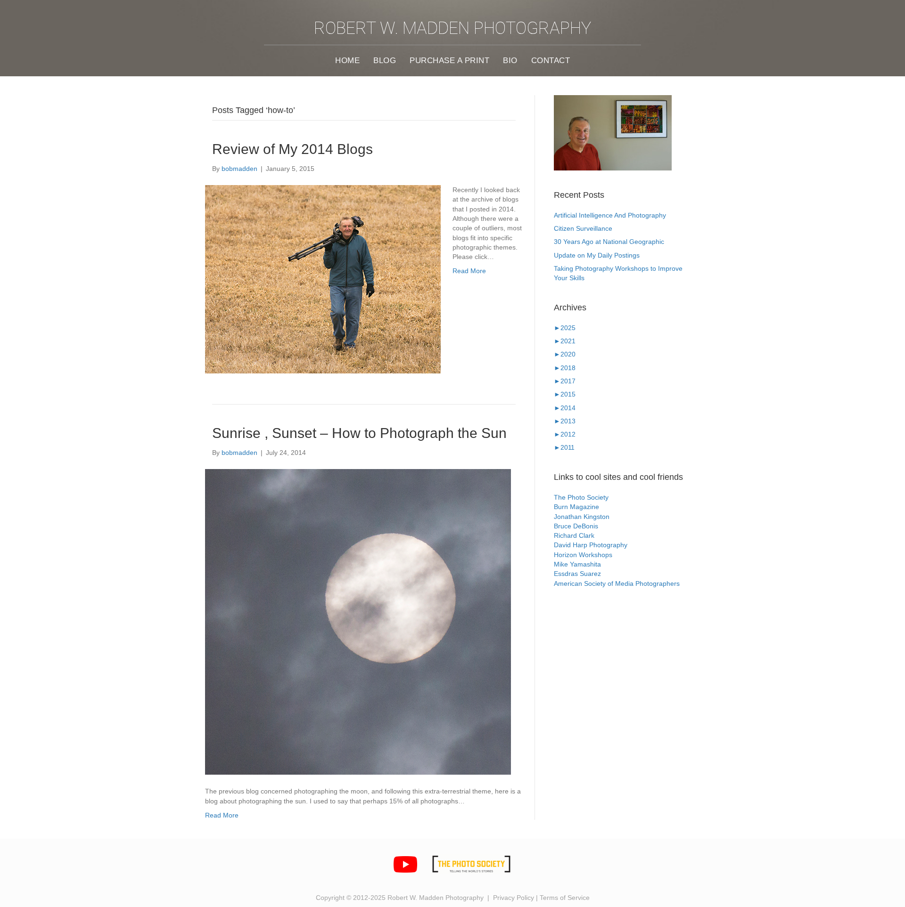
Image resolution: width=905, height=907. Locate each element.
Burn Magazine (576, 506)
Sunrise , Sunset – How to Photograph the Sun (359, 433)
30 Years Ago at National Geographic (609, 241)
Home (347, 60)
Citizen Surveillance (583, 228)
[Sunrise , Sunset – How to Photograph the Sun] (358, 622)
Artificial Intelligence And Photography (610, 215)
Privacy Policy (513, 897)
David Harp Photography (590, 545)
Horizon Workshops (583, 555)
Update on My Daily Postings (597, 255)
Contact (550, 60)
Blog (384, 60)
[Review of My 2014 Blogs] (323, 279)
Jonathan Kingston (581, 516)
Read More (469, 271)
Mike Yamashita (577, 564)
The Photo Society (581, 497)
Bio (510, 60)
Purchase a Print (449, 60)
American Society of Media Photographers (617, 583)
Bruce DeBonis (576, 526)
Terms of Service (565, 897)
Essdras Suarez (577, 573)
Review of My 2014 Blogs (292, 149)
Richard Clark (574, 535)
